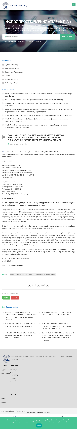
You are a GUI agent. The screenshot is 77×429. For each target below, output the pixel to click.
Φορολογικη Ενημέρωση (25, 41)
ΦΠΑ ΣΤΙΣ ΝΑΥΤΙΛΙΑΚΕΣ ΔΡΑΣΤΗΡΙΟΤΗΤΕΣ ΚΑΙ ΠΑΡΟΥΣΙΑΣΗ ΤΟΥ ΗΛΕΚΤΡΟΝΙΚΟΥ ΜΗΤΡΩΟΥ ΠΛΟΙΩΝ (20, 335)
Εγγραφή (4, 402)
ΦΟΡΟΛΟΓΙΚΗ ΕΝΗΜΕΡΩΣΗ (45, 26)
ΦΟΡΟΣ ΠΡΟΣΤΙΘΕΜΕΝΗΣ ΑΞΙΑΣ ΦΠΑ (45, 274)
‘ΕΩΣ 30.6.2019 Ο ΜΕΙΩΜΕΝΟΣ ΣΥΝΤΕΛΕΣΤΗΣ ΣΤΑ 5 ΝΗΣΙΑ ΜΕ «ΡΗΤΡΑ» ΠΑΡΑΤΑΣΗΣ (21, 325)
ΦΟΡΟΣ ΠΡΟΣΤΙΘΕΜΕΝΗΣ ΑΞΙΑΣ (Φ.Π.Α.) (21, 274)
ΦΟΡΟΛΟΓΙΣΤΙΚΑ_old (27, 26)
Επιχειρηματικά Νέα (12, 68)
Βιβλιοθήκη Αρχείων (12, 83)
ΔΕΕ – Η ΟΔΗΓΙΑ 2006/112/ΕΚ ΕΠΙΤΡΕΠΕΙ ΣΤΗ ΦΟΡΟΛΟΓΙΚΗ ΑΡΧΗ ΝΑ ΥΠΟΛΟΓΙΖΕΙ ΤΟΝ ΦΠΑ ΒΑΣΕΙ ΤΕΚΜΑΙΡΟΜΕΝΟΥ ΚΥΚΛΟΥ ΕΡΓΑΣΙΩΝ (58, 336)
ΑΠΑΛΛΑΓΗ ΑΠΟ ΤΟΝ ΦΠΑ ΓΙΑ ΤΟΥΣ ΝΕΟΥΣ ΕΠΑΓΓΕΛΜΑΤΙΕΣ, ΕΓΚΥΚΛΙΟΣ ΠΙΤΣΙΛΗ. (57, 314)
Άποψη (7, 76)
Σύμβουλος (14, 26)
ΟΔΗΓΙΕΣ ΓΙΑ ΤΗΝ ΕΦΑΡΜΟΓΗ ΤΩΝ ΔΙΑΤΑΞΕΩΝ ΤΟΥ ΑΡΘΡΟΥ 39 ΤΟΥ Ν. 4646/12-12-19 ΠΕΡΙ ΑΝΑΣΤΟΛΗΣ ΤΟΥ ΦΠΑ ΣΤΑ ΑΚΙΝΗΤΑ (21, 316)
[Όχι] (74, 424)
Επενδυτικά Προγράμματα (14, 72)
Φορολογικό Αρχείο (12, 79)
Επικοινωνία (6, 373)
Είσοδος (4, 399)
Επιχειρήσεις (38, 41)
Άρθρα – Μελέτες (11, 65)
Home (6, 26)
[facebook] (34, 285)
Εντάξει (39, 425)
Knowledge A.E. (44, 412)
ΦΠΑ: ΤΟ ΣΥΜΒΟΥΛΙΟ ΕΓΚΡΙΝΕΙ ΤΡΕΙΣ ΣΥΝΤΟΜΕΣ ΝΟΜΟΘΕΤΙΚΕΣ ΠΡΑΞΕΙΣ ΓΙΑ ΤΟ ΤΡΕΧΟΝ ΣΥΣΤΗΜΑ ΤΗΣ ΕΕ (57, 326)
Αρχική (4, 370)
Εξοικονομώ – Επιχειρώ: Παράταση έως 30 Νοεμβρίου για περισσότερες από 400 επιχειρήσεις (38, 115)
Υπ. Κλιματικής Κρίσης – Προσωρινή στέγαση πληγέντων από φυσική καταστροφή (34, 100)
